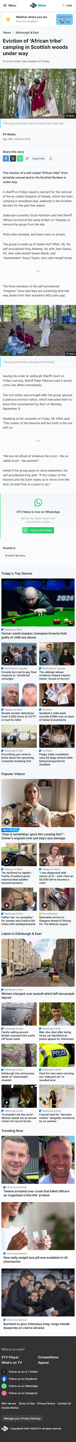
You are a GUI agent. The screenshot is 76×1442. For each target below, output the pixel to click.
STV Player (10, 1357)
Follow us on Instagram (23, 1393)
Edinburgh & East (27, 32)
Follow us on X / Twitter (23, 1371)
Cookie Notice (10, 1407)
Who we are (8, 1403)
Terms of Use (27, 1403)
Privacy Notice (46, 1403)
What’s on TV (11, 1362)
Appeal (43, 1362)
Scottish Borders (15, 555)
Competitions (48, 1357)
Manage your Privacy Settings (22, 1418)
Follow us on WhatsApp (23, 1385)
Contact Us (64, 1403)
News (7, 32)
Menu (12, 5)
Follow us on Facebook (23, 1378)
